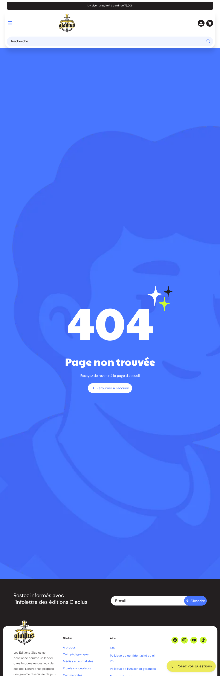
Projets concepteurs (77, 668)
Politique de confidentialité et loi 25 (132, 658)
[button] (10, 23)
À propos (69, 647)
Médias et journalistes (78, 661)
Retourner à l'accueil (112, 388)
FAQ (112, 648)
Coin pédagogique (76, 654)
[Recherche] (208, 41)
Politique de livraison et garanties (133, 669)
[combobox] (110, 41)
